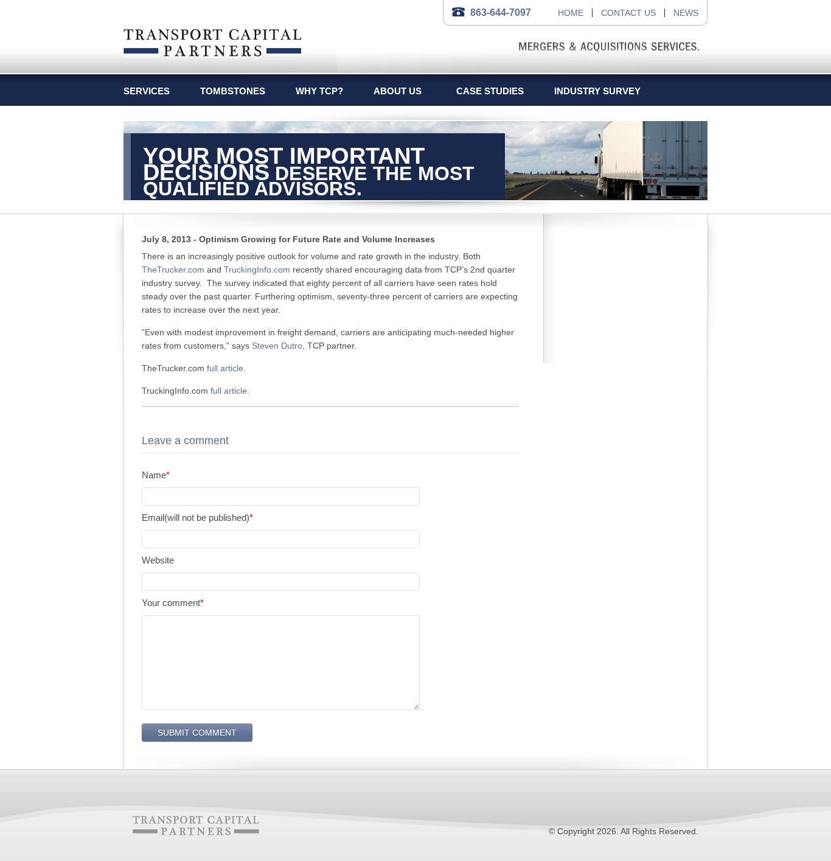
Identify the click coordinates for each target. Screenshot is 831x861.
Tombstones (232, 91)
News (685, 13)
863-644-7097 (500, 12)
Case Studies (490, 91)
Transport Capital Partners (212, 40)
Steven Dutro (277, 345)
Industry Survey (597, 91)
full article (225, 368)
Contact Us (628, 13)
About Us (398, 91)
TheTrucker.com (173, 269)
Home (570, 13)
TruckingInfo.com (257, 269)
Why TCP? (319, 91)
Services (146, 91)
